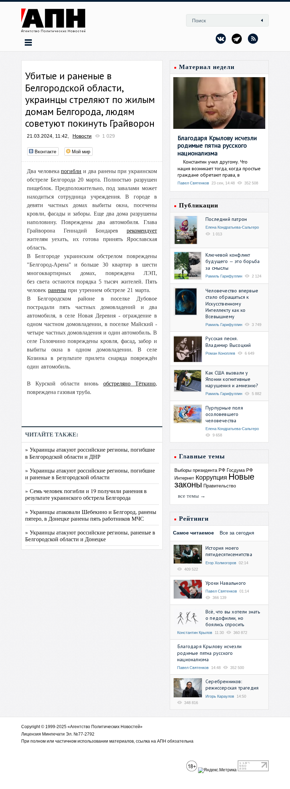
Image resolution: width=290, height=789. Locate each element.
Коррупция (211, 477)
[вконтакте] (221, 38)
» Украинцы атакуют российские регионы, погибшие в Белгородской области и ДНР (90, 453)
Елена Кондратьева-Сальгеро (232, 227)
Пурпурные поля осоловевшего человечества (224, 414)
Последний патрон (226, 219)
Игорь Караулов (219, 696)
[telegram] (237, 38)
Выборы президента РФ (199, 470)
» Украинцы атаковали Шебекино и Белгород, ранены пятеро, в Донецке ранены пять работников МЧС (90, 515)
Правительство (219, 485)
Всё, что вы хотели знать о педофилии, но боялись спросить (232, 618)
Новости (82, 136)
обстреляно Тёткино (129, 384)
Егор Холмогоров (220, 563)
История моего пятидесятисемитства (228, 551)
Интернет (184, 478)
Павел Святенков (193, 183)
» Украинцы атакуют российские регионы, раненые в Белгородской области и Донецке (90, 535)
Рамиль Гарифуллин (223, 276)
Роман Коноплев (220, 353)
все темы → (191, 496)
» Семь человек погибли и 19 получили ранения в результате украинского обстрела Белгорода (86, 494)
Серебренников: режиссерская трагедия (232, 684)
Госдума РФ (240, 470)
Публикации (198, 205)
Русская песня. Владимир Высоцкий (228, 341)
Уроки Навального (225, 583)
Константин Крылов (194, 632)
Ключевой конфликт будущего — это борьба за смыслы (232, 261)
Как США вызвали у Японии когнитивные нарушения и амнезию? (231, 379)
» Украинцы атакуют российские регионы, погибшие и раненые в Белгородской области (90, 474)
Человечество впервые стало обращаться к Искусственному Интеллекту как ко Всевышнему (231, 303)
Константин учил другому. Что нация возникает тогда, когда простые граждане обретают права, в (219, 168)
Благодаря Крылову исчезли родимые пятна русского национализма (217, 145)
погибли (71, 171)
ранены (57, 290)
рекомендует (142, 231)
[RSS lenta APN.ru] (253, 38)
